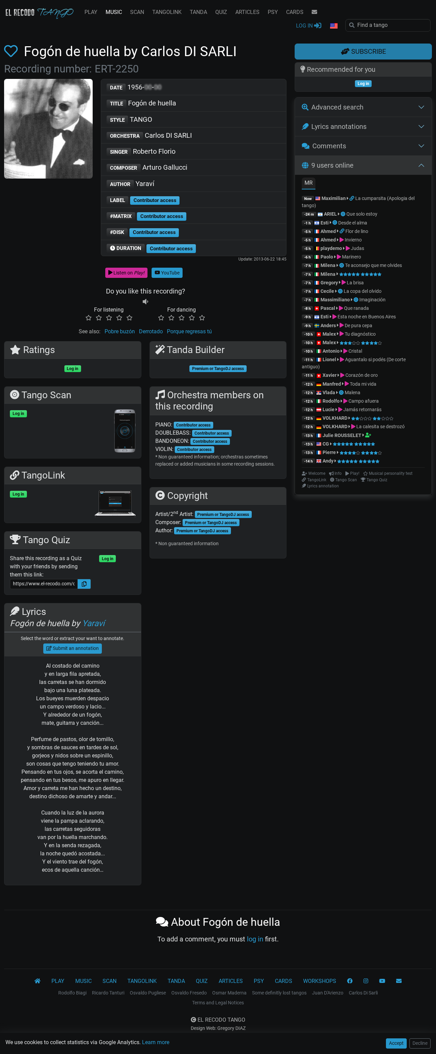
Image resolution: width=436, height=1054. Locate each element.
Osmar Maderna (229, 993)
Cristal (354, 351)
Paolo (327, 257)
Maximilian (334, 198)
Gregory (329, 282)
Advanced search (337, 107)
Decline (419, 1043)
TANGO (131, 119)
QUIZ (221, 12)
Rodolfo (331, 401)
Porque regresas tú (189, 331)
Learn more (155, 1042)
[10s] (145, 301)
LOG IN (305, 25)
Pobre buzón (120, 331)
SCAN (137, 12)
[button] (333, 26)
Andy (328, 461)
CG (326, 444)
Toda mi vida (362, 384)
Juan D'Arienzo (327, 993)
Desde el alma (352, 222)
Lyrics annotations (339, 126)
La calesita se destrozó (380, 426)
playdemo (331, 248)
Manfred (332, 384)
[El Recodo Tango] (37, 981)
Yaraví (132, 184)
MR (309, 183)
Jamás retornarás (362, 409)
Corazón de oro (361, 375)
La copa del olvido (363, 291)
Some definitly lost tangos (279, 993)
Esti (325, 222)
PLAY (90, 12)
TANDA (198, 12)
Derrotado (151, 331)
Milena (328, 265)
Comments (329, 146)
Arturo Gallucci (148, 167)
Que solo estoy (361, 214)
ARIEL (330, 214)
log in (255, 939)
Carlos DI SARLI (151, 135)
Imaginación (372, 299)
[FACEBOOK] (350, 981)
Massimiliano (335, 299)
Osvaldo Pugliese (148, 993)
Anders (328, 325)
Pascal (328, 308)
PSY (273, 12)
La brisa (355, 282)
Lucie (328, 409)
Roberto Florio (142, 151)
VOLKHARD (335, 418)
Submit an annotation (75, 648)
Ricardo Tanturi (108, 993)
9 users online (332, 165)
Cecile (327, 291)
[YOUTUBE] (382, 981)
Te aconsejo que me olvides (373, 265)
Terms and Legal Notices (218, 1002)
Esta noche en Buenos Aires (366, 316)
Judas (357, 248)
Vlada (329, 392)
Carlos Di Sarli (363, 993)
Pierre (329, 452)
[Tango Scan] (343, 214)
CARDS (294, 12)
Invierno (353, 239)
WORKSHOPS (319, 981)
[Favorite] (12, 52)
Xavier (330, 375)
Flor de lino (356, 231)
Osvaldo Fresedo (189, 993)
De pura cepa (358, 325)
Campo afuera (363, 401)
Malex (329, 334)
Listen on (128, 272)
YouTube (170, 272)
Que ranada (356, 308)
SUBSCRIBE (367, 51)
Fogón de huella (143, 103)
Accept (396, 1043)
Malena (352, 392)
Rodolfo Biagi (72, 993)
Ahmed (328, 231)
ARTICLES (247, 12)
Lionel (330, 359)
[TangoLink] (352, 198)
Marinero (351, 257)
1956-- (135, 87)
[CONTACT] (314, 12)
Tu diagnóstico (360, 334)
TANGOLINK (167, 12)
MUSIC (114, 12)
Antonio (331, 351)
